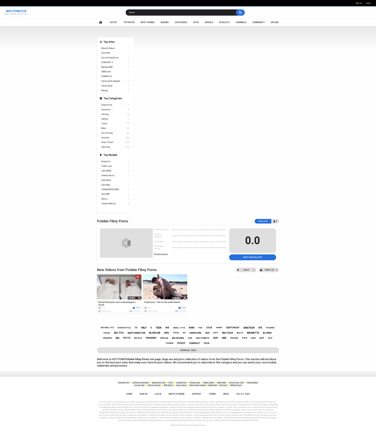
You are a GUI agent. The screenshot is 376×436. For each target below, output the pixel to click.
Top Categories (112, 98)
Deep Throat (115, 142)
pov (200, 328)
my (184, 333)
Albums (165, 22)
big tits (119, 332)
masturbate (202, 338)
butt (215, 333)
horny (219, 328)
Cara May (115, 185)
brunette (253, 332)
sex (260, 327)
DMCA (226, 394)
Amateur (115, 137)
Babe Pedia (221, 382)
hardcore (195, 333)
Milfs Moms (168, 385)
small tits (179, 328)
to (136, 327)
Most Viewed (148, 22)
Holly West (115, 180)
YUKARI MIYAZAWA (115, 189)
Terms (212, 394)
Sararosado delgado (115, 81)
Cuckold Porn (181, 382)
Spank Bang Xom (159, 382)
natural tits (107, 328)
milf (144, 327)
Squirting (115, 147)
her (224, 338)
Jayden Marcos (115, 203)
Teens (115, 123)
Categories (181, 22)
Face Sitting (115, 133)
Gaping (115, 119)
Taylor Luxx (115, 166)
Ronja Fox (115, 161)
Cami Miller (115, 171)
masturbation (136, 333)
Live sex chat (139, 385)
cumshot (194, 343)
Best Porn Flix (184, 425)
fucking (270, 328)
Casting (115, 114)
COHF (170, 382)
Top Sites (109, 41)
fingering (151, 338)
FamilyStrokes (252, 382)
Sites (196, 22)
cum (190, 338)
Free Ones (223, 385)
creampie (107, 338)
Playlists (224, 22)
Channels (241, 22)
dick (270, 338)
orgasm (234, 338)
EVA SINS (115, 194)
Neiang (115, 90)
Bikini (115, 128)
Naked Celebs (208, 382)
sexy (215, 338)
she (167, 327)
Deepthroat (115, 105)
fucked (169, 343)
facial (107, 333)
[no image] (126, 243)
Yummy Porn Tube (236, 382)
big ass (138, 338)
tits (244, 338)
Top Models (110, 154)
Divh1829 (115, 53)
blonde (267, 333)
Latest (113, 22)
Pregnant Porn (123, 382)
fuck (206, 343)
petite (126, 338)
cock (209, 327)
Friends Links (195, 382)
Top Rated (129, 22)
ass (207, 333)
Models (209, 22)
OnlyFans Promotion (140, 382)
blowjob (154, 332)
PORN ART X (115, 62)
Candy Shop (115, 86)
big (117, 338)
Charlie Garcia (115, 175)
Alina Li (115, 199)
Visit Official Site (252, 257)
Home (100, 22)
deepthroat (233, 327)
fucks (176, 333)
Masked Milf (115, 67)
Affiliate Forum (236, 385)
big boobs (178, 338)
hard (253, 338)
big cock (227, 332)
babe (192, 327)
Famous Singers (154, 385)
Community (258, 22)
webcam (164, 338)
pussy (181, 343)
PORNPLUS (115, 76)
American (115, 109)
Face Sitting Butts (115, 57)
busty (240, 333)
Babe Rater (212, 385)
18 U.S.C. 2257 (243, 394)
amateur (249, 327)
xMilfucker (115, 71)
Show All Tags (188, 350)
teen (158, 327)
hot (262, 338)
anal (166, 333)
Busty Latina (181, 385)
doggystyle (124, 328)
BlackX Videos (115, 48)
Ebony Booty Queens (198, 385)
